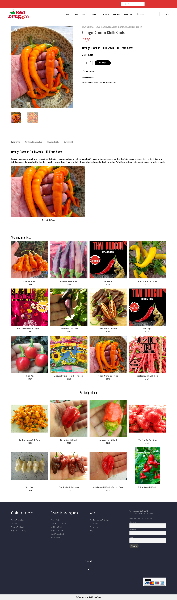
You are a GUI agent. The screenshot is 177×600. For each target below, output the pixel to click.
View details (30, 261)
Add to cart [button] (30, 255)
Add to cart (102, 63)
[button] (15, 29)
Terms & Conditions (18, 520)
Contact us (15, 524)
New (116, 82)
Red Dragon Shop (89, 14)
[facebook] (88, 568)
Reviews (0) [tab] (68, 141)
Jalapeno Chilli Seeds (58, 531)
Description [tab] (15, 141)
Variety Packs (55, 520)
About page (94, 524)
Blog (105, 14)
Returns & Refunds (17, 527)
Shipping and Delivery (18, 531)
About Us (128, 14)
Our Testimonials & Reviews (99, 520)
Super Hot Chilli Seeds (58, 524)
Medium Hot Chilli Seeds (116, 27)
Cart (76, 14)
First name (132, 522)
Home (68, 14)
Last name (132, 530)
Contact (116, 14)
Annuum (91, 82)
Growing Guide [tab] (53, 141)
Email (131, 537)
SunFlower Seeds (56, 527)
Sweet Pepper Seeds (57, 534)
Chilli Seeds (103, 27)
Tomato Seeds (55, 538)
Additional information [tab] (33, 141)
